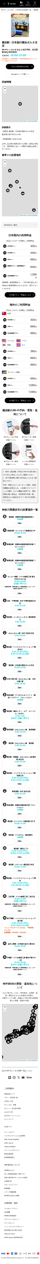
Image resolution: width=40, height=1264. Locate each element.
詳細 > (20, 523)
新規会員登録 (8, 1154)
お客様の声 (8, 1181)
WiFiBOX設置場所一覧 (23, 10)
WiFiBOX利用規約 (10, 1216)
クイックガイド (9, 1132)
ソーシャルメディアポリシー (14, 1226)
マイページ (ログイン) (11, 1150)
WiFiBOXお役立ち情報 (11, 1195)
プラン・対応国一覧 (11, 1097)
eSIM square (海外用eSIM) (13, 1237)
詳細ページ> (11, 440)
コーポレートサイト (11, 1208)
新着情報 (7, 1188)
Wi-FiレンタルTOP (7, 10)
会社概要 (7, 1212)
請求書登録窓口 (9, 1157)
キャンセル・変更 (10, 1105)
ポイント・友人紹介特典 (12, 1108)
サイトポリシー (9, 1223)
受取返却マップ (9, 1094)
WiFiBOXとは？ (9, 1170)
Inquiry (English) (9, 1146)
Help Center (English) (11, 1139)
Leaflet (24, 121)
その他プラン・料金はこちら (20, 295)
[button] (20, 104)
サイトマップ (8, 1119)
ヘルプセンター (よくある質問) (14, 1136)
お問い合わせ (8, 1143)
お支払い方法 (8, 1101)
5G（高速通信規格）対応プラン (15, 1174)
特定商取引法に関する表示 (13, 1230)
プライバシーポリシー (11, 1219)
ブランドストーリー (11, 1185)
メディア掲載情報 (10, 1192)
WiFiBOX (8, 1258)
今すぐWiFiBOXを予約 (20, 67)
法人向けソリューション (12, 1115)
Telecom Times (9, 1234)
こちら (29, 1071)
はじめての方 (8, 1112)
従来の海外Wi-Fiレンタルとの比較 (15, 1177)
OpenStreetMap (32, 121)
